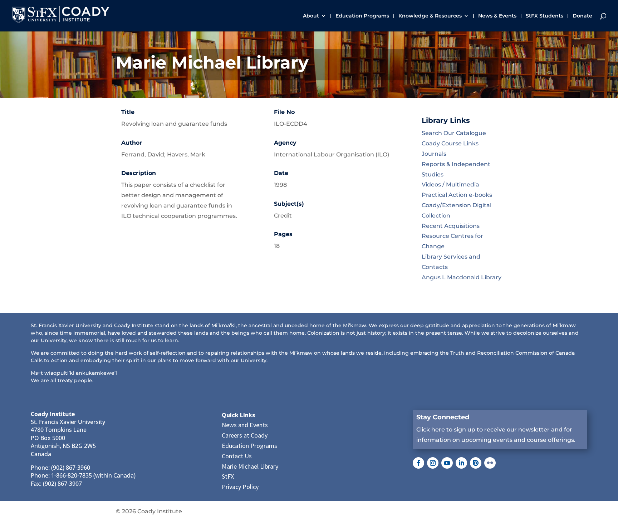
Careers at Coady (245, 435)
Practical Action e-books (457, 194)
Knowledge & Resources (430, 16)
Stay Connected (442, 417)
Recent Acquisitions (451, 226)
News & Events (497, 16)
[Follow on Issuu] (475, 463)
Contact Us (237, 456)
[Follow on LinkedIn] (461, 463)
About (311, 16)
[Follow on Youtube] (447, 463)
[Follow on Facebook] (418, 463)
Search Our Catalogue (454, 133)
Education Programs (362, 16)
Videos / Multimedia (450, 184)
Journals (434, 153)
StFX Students (544, 16)
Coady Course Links (450, 143)
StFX (228, 476)
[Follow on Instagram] (432, 463)
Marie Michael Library (250, 466)
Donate (582, 16)
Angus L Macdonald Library (461, 277)
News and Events (245, 425)
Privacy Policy (240, 487)
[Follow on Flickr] (490, 463)
